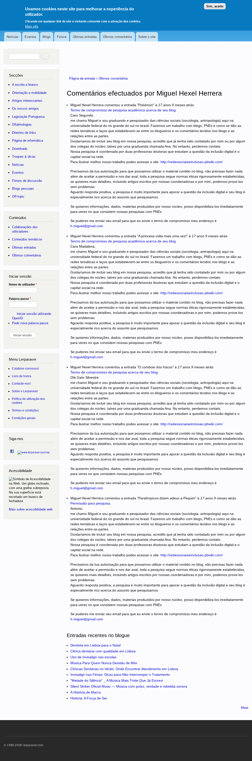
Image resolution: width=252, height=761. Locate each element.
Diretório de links (24, 133)
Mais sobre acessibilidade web (30, 509)
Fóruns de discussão (27, 181)
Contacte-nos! (21, 383)
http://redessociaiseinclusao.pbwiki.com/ (191, 162)
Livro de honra (21, 376)
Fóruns (62, 36)
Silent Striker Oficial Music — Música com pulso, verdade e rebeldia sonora (128, 686)
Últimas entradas (85, 36)
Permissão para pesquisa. (90, 503)
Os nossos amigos (25, 108)
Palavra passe (20, 299)
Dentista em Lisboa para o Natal (95, 645)
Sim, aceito (214, 6)
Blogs (47, 36)
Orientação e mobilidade (29, 93)
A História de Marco (85, 692)
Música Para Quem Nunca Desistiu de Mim (103, 663)
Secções (16, 75)
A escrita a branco (25, 84)
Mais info (31, 26)
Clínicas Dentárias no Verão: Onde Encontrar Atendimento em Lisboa (124, 669)
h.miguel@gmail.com (86, 226)
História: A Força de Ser (88, 698)
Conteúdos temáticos (27, 239)
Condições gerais (23, 418)
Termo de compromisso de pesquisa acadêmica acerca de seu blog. (123, 110)
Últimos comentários (117, 36)
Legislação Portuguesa (28, 116)
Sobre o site (147, 36)
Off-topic (18, 196)
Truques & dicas (23, 156)
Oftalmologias (22, 124)
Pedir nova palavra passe (30, 323)
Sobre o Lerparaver (25, 391)
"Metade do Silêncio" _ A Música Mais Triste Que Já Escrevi (116, 680)
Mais (244, 708)
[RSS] (33, 451)
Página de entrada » (84, 78)
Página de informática (27, 140)
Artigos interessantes (27, 100)
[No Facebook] (12, 450)
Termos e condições (25, 410)
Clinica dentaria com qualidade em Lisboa (103, 651)
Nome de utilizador (23, 284)
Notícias (12, 36)
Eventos (30, 36)
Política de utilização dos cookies (28, 400)
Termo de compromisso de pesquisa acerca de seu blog (114, 372)
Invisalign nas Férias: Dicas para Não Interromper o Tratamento (120, 674)
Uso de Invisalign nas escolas (93, 657)
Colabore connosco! (25, 368)
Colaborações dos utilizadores (25, 229)
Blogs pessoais (23, 188)
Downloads (20, 149)
